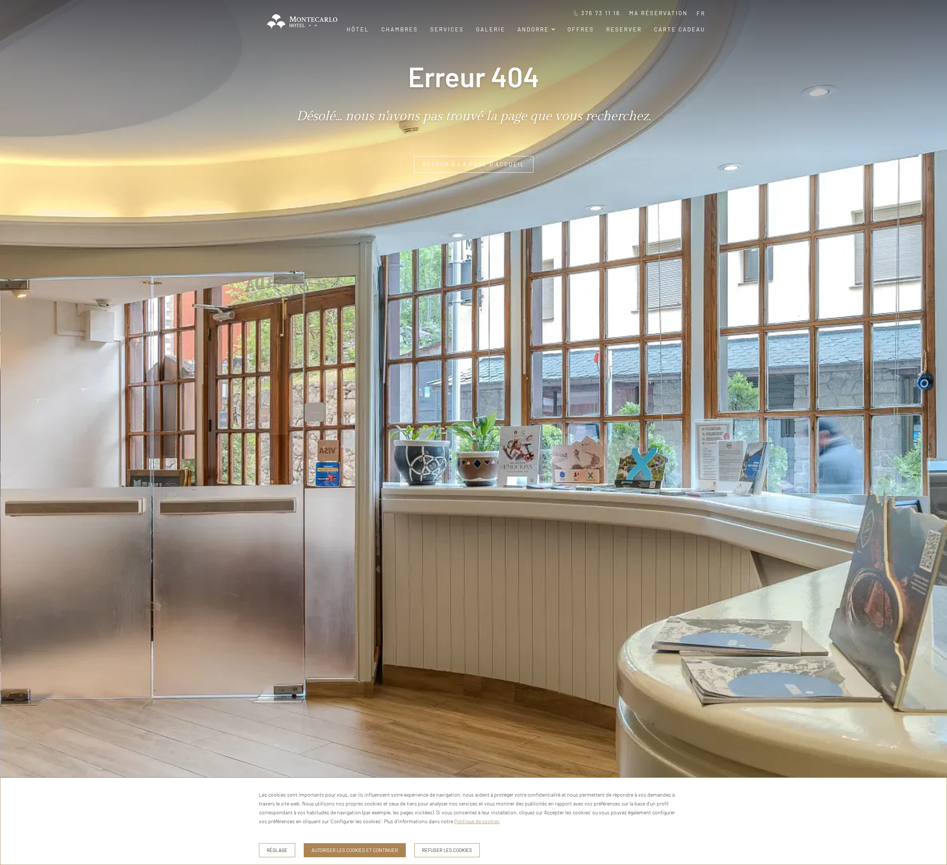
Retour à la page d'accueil (473, 164)
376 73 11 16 (600, 13)
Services (447, 29)
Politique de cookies (477, 821)
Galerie (490, 29)
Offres (580, 29)
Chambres (399, 29)
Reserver (624, 29)
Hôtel (358, 29)
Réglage (277, 850)
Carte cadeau (679, 29)
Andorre (533, 29)
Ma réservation (658, 13)
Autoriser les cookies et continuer (354, 850)
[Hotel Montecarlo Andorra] (302, 30)
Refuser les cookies (447, 850)
